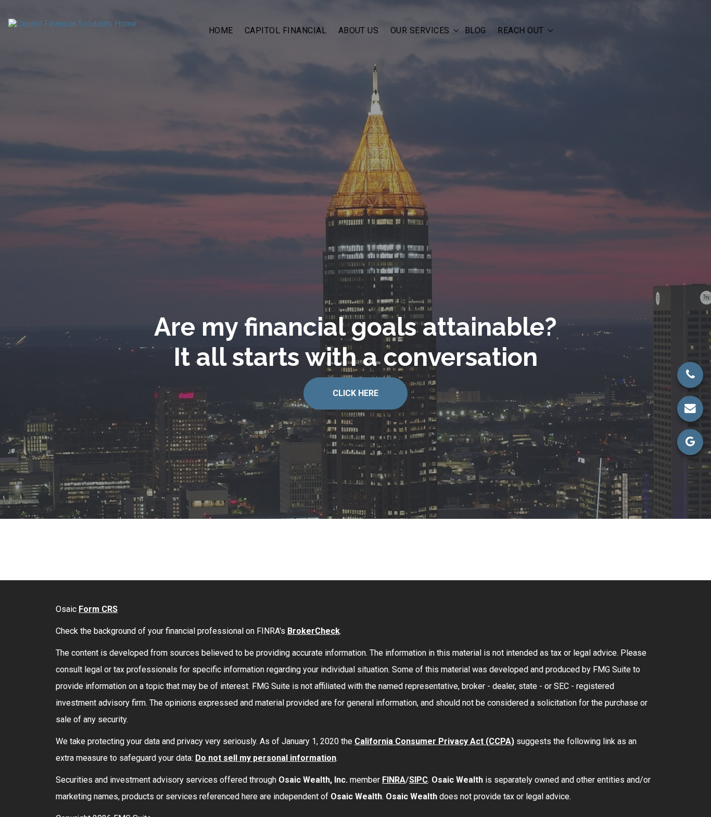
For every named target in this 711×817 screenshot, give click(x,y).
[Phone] (690, 375)
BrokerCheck (313, 631)
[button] (221, 29)
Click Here (355, 393)
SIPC (418, 780)
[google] (690, 442)
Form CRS (98, 609)
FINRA (393, 780)
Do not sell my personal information (265, 758)
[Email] (690, 408)
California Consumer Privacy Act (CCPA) (434, 741)
